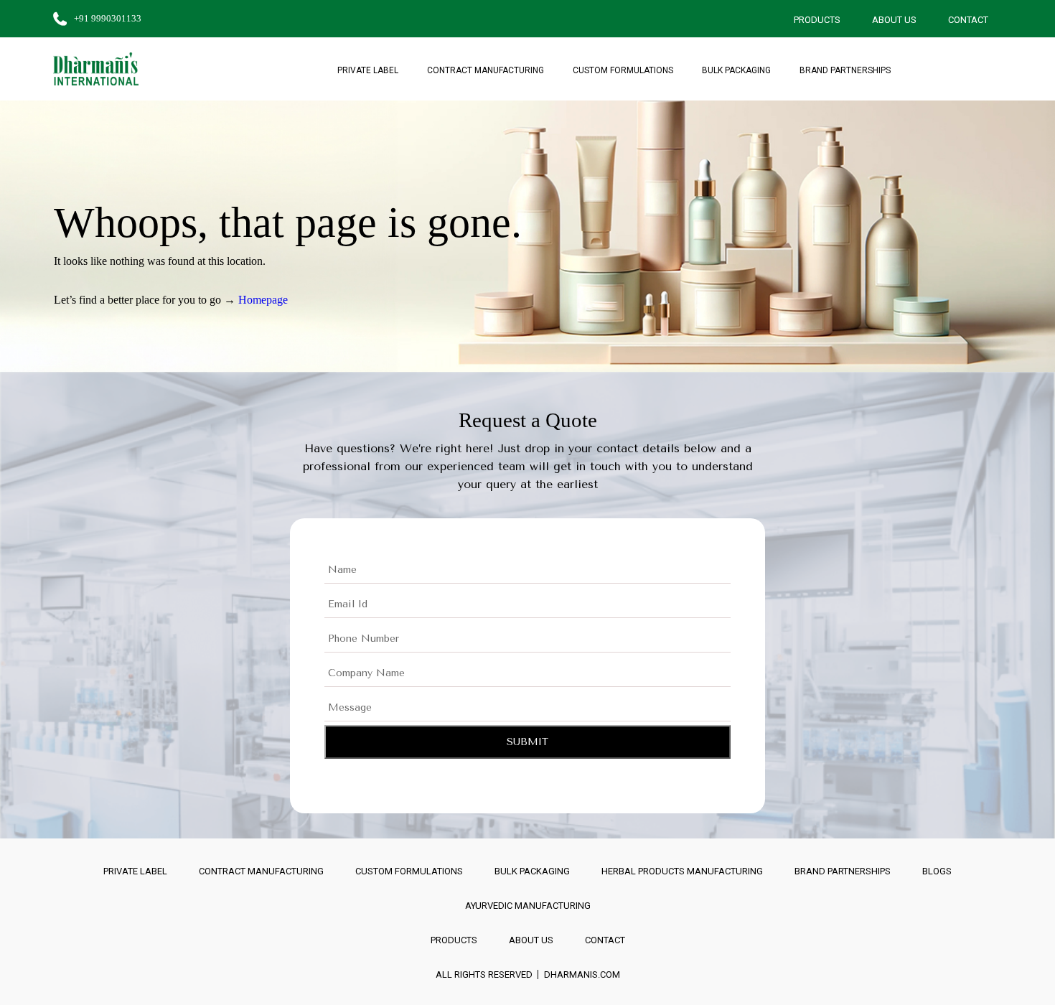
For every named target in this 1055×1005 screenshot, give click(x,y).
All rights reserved (484, 974)
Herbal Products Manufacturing (682, 871)
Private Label (367, 70)
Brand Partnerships (845, 70)
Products (817, 19)
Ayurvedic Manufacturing (528, 905)
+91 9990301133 (107, 18)
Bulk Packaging (736, 70)
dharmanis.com (582, 974)
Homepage (263, 300)
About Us (894, 19)
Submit (527, 742)
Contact (968, 19)
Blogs (937, 871)
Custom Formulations (623, 70)
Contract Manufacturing (485, 70)
